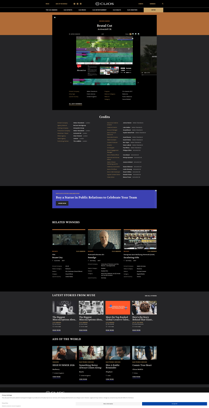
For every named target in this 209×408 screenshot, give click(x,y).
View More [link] (56, 377)
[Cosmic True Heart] (144, 353)
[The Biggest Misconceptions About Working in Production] (64, 308)
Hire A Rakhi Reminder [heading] (112, 366)
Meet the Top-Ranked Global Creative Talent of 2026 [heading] (117, 318)
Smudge (92, 257)
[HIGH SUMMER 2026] (64, 353)
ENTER (153, 10)
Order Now (62, 203)
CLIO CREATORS (132, 10)
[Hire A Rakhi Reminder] (117, 353)
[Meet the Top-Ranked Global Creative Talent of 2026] (117, 308)
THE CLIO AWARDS (51, 10)
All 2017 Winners (75, 104)
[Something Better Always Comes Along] (91, 353)
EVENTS (141, 4)
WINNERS (152, 4)
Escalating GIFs (131, 257)
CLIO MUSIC (82, 10)
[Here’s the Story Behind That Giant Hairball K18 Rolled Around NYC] (144, 308)
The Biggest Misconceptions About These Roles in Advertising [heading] (91, 318)
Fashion (56, 362)
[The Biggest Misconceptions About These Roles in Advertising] (91, 308)
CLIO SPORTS (68, 10)
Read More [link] (57, 330)
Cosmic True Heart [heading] (142, 365)
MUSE (47, 4)
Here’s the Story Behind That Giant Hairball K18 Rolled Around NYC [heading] (142, 318)
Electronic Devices (86, 362)
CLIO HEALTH (117, 10)
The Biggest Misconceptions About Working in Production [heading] (64, 318)
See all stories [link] (151, 295)
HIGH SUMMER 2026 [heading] (64, 365)
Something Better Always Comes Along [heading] (90, 366)
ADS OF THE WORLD (61, 4)
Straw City (57, 257)
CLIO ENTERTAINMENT (99, 10)
